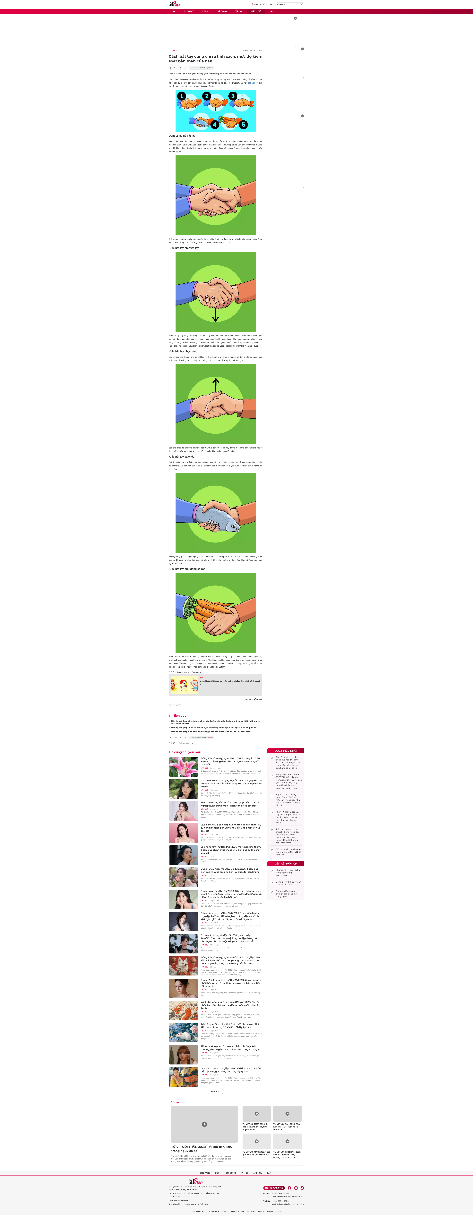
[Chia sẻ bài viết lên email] (180, 68)
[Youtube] (296, 1188)
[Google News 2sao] (201, 68)
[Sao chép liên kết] (185, 68)
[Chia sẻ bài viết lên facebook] (170, 68)
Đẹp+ (205, 11)
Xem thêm (215, 1091)
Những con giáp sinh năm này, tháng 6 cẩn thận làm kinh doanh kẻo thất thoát (211, 732)
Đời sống (222, 11)
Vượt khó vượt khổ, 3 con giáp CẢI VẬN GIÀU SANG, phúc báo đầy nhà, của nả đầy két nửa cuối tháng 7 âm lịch (230, 1005)
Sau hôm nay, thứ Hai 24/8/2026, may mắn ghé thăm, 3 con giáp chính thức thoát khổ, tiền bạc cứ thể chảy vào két (231, 850)
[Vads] (295, 46)
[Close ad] (295, 18)
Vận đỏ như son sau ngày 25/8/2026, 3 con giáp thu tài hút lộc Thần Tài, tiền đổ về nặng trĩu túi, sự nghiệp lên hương (231, 783)
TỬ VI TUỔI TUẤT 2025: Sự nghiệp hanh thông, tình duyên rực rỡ (255, 1127)
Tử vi (201, 678)
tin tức (290, 870)
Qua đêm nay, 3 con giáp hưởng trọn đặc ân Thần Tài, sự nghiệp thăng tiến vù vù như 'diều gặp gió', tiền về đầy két (231, 827)
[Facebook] (289, 1188)
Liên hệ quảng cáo (274, 1188)
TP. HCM (266, 1201)
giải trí (287, 894)
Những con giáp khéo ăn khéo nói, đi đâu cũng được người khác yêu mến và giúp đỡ (213, 728)
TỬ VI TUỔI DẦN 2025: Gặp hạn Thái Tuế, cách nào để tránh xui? (286, 1127)
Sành (272, 11)
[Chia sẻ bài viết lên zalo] (175, 68)
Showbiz (189, 11)
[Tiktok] (302, 1188)
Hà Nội (266, 1193)
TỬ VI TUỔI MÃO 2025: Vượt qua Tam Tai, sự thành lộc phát (256, 1155)
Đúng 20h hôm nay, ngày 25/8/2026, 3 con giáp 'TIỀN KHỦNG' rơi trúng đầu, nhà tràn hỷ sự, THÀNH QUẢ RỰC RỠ (230, 761)
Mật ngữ (256, 11)
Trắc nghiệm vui (186, 743)
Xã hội (238, 11)
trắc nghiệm (253, 83)
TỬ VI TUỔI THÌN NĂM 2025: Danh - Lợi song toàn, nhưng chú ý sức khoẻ (287, 1155)
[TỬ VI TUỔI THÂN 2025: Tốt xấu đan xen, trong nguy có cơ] (204, 1124)
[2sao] (174, 11)
